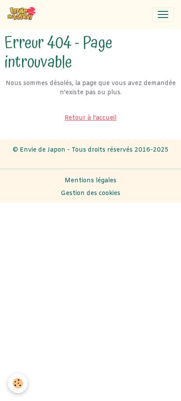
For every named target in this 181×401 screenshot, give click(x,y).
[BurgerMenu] (163, 14)
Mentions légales (90, 181)
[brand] (25, 14)
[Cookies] (18, 383)
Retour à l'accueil (90, 118)
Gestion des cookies (90, 193)
